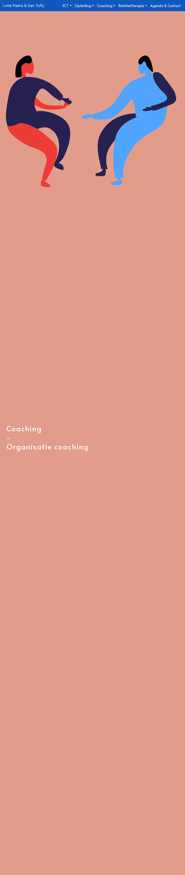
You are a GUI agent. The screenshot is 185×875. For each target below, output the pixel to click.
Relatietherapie (131, 5)
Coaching (104, 5)
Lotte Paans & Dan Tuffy (23, 5)
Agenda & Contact (165, 5)
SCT (65, 5)
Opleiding (83, 5)
